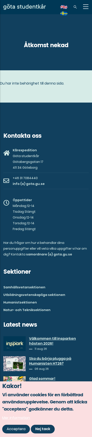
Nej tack (42, 428)
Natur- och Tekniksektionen (26, 310)
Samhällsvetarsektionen (24, 287)
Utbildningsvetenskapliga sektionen (34, 295)
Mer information (16, 417)
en (66, 9)
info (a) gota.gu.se (29, 184)
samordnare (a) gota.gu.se (49, 254)
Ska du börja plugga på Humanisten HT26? (50, 361)
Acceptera (16, 428)
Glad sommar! (42, 378)
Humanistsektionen (20, 302)
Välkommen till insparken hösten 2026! (52, 341)
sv (66, 15)
